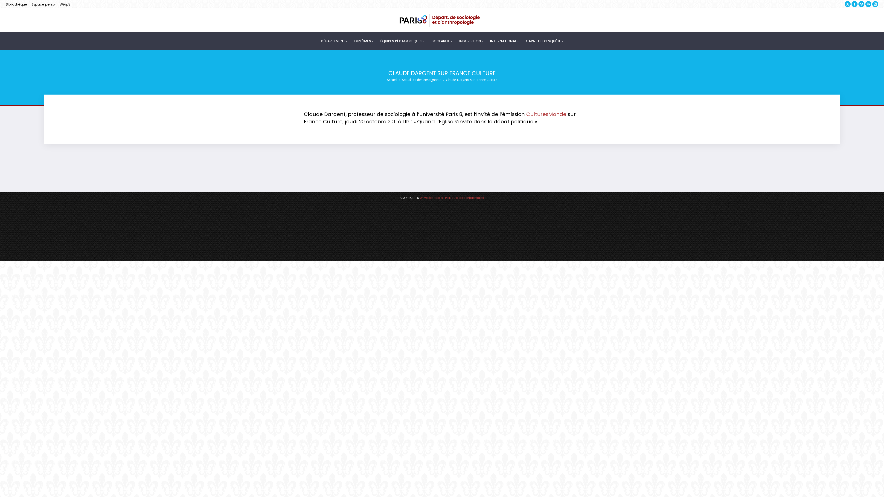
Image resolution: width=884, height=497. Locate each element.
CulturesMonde (546, 114)
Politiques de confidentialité (464, 198)
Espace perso (43, 4)
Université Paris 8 (431, 198)
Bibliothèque (16, 4)
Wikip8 (65, 4)
